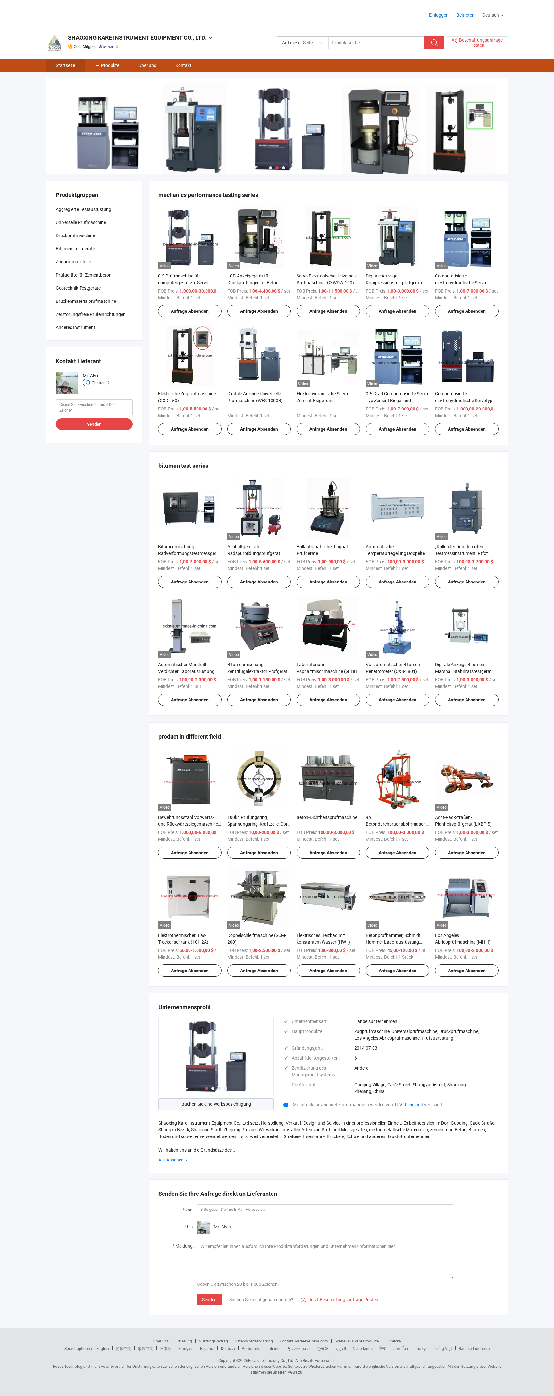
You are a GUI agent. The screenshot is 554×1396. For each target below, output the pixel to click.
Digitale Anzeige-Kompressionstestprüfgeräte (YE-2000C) (394, 282)
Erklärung (183, 1340)
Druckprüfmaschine (75, 235)
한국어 (323, 1348)
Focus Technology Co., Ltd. (271, 1360)
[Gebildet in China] (87, 12)
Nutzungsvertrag (213, 1340)
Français (185, 1348)
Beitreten (465, 15)
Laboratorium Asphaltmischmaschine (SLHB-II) (327, 671)
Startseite (65, 65)
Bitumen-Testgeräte (75, 248)
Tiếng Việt (443, 1348)
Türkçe (421, 1348)
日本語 (166, 1348)
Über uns (147, 65)
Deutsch (228, 1348)
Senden (209, 1299)
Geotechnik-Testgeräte (78, 288)
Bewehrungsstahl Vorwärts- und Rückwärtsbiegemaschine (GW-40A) (188, 824)
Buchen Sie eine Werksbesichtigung (216, 1104)
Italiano (273, 1348)
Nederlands (363, 1348)
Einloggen (439, 15)
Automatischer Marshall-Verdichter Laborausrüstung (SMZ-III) (186, 671)
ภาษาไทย (401, 1348)
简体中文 (123, 1348)
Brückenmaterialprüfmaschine (86, 301)
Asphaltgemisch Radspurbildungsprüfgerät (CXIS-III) (253, 553)
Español (207, 1348)
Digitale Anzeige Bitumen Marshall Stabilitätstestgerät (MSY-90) (463, 671)
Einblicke (393, 1340)
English (102, 1348)
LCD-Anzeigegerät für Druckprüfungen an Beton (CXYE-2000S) (253, 282)
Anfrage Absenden (190, 311)
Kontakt (183, 65)
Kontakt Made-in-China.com (304, 1340)
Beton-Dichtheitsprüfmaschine (327, 817)
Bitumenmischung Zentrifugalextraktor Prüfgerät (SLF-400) (257, 671)
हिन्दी (382, 1348)
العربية (340, 1348)
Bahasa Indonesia (474, 1348)
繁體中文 (145, 1348)
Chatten (98, 382)
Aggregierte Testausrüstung (83, 209)
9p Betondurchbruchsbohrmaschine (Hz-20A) (399, 824)
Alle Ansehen (171, 1160)
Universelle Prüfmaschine (81, 222)
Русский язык (298, 1348)
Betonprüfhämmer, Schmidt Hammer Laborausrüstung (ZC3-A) (393, 942)
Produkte (110, 65)
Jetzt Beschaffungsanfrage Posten (339, 1299)
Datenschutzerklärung (254, 1340)
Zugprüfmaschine (73, 262)
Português (251, 1348)
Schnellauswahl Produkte (357, 1340)
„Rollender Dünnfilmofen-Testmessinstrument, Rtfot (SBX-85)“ (461, 553)
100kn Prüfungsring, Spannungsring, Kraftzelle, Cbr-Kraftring (258, 824)
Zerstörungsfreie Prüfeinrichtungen (91, 314)
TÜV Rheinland (408, 1105)
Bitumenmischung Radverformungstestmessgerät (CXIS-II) (189, 553)
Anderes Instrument (75, 327)
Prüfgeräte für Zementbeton (84, 275)
